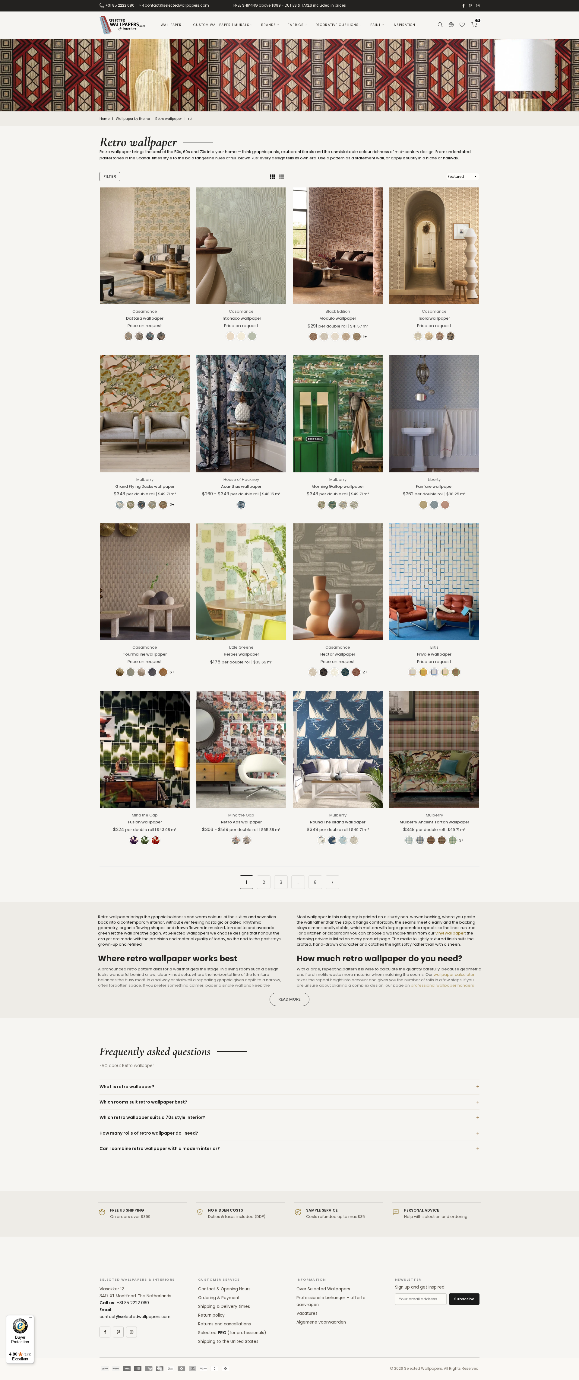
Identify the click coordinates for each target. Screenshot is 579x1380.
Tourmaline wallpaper (145, 654)
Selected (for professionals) (232, 1333)
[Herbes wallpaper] (241, 581)
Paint (375, 25)
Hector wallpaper (337, 654)
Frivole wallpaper (434, 654)
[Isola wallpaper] (434, 245)
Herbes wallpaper (241, 654)
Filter (109, 176)
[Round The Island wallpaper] (338, 749)
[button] (474, 25)
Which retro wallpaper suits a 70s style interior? (152, 1117)
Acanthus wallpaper (241, 486)
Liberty (434, 479)
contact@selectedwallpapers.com (177, 5)
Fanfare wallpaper (434, 486)
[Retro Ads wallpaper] (241, 749)
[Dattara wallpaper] (145, 245)
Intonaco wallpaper (241, 318)
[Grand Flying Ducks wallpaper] (145, 413)
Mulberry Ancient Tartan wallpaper (434, 822)
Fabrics (296, 25)
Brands (268, 25)
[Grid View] (272, 177)
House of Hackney (241, 479)
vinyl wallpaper (450, 933)
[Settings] (451, 25)
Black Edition (338, 311)
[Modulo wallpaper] (338, 245)
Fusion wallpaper (145, 822)
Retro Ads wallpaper (241, 822)
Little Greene (241, 647)
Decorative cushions (337, 25)
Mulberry (144, 479)
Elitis (434, 647)
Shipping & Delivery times (224, 1306)
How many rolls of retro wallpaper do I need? (149, 1133)
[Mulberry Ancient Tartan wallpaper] (434, 749)
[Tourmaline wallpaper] (145, 581)
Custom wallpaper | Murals (221, 25)
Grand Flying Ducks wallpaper (145, 486)
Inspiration (404, 25)
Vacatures (307, 1313)
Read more (289, 999)
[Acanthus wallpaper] (241, 413)
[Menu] (30, 1318)
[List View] (281, 177)
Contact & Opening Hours (224, 1289)
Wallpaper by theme (133, 119)
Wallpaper (171, 25)
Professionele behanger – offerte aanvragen (330, 1301)
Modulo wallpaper (337, 318)
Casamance (144, 311)
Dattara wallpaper (144, 318)
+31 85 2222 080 (119, 5)
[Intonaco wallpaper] (241, 245)
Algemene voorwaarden (321, 1322)
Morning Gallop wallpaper (338, 486)
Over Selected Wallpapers (323, 1289)
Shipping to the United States (228, 1341)
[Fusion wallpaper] (145, 749)
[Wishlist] (462, 25)
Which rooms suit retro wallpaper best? (143, 1102)
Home (104, 119)
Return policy (211, 1315)
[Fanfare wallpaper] (434, 413)
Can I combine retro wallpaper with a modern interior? (160, 1148)
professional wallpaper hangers (442, 985)
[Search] (440, 25)
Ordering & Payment (219, 1298)
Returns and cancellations (224, 1324)
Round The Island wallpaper (337, 822)
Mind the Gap (145, 815)
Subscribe (464, 1299)
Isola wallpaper (434, 318)
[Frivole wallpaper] (434, 581)
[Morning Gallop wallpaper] (338, 413)
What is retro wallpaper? (127, 1087)
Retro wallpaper (168, 119)
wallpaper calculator (454, 974)
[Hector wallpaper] (338, 581)
